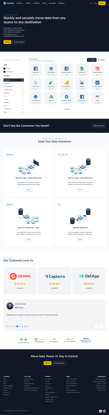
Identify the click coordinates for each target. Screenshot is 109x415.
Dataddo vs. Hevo (101, 383)
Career (5, 381)
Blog (4, 383)
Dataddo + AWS (49, 401)
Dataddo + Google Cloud (51, 397)
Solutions (19, 3)
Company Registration (71, 390)
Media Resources (7, 388)
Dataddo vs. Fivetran (101, 379)
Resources (61, 3)
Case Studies (52, 3)
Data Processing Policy (71, 383)
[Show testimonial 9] (27, 326)
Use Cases (27, 376)
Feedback (47, 394)
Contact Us (6, 392)
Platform (28, 3)
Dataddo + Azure (49, 399)
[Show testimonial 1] (7, 326)
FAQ (46, 390)
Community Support (8, 385)
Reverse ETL (27, 385)
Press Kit (5, 390)
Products (47, 381)
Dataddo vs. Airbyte (101, 388)
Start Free (102, 3)
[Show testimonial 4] (15, 326)
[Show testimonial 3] (12, 326)
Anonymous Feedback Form (73, 392)
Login (95, 3)
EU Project (5, 394)
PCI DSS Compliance (71, 385)
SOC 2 (67, 388)
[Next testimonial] (101, 326)
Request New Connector (49, 61)
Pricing (44, 3)
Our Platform (48, 379)
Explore (28, 190)
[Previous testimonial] (96, 326)
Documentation (49, 388)
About (4, 379)
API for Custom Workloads (30, 390)
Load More (67, 109)
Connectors (36, 3)
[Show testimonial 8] (25, 326)
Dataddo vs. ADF (102, 390)
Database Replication (29, 383)
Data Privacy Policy (70, 381)
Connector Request (50, 392)
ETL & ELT (26, 381)
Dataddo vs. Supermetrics (99, 381)
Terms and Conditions (71, 379)
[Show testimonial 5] (17, 326)
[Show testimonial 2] (10, 326)
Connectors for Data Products (31, 388)
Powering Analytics (29, 379)
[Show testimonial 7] (22, 326)
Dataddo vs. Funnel (101, 385)
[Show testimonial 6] (20, 326)
